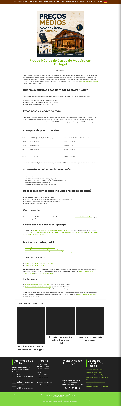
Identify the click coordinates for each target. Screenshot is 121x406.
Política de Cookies (61, 404)
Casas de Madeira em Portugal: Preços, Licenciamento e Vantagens (44, 250)
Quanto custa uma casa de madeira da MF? (37, 289)
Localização (89, 2)
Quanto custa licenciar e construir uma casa (38, 287)
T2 (68, 81)
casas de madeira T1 (42, 232)
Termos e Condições (69, 404)
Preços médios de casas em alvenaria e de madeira (40, 248)
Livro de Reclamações (43, 385)
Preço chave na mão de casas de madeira (37, 285)
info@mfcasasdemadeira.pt (25, 389)
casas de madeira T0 (29, 232)
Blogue (40, 2)
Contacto (68, 2)
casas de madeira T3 (67, 232)
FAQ (94, 2)
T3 (71, 81)
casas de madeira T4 (80, 232)
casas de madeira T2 (54, 232)
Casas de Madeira (22, 2)
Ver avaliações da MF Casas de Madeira (60, 396)
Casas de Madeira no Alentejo (95, 375)
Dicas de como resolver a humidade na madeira (60, 340)
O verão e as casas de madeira (90, 339)
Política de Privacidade (52, 404)
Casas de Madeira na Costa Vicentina (97, 386)
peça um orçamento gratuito (35, 234)
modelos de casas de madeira (89, 81)
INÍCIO (15, 2)
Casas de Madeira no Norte (94, 372)
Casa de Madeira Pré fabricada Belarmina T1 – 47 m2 (40, 263)
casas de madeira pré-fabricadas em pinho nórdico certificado (51, 230)
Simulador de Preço (48, 2)
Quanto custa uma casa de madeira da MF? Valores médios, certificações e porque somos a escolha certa (56, 252)
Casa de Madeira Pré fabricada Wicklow (36, 265)
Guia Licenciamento (59, 2)
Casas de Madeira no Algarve (94, 370)
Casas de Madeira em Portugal (83, 217)
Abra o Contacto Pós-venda (45, 383)
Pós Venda (82, 2)
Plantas (100, 2)
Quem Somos (33, 2)
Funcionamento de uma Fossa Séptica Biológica (31, 348)
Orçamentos (75, 2)
